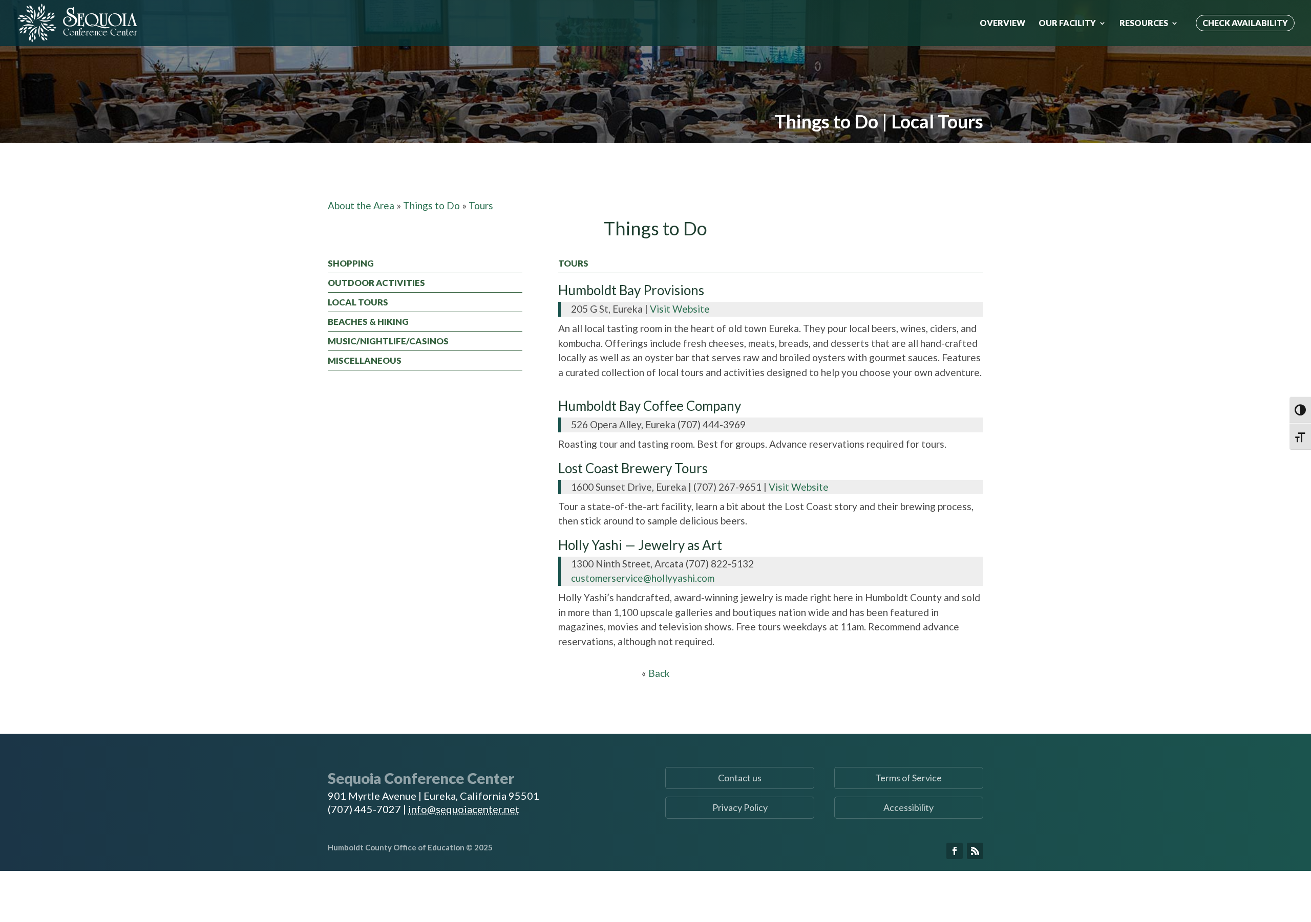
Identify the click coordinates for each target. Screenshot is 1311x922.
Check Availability (1245, 23)
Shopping (351, 263)
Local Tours (358, 302)
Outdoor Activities (376, 282)
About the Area (361, 205)
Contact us (740, 777)
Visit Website (680, 309)
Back (659, 673)
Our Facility (1067, 23)
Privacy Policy (740, 807)
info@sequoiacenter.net (463, 809)
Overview (1002, 23)
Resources (1143, 23)
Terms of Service (908, 777)
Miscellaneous (364, 360)
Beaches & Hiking (368, 321)
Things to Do (431, 205)
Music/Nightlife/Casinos (388, 341)
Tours (481, 205)
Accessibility (908, 807)
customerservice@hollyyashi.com (642, 578)
